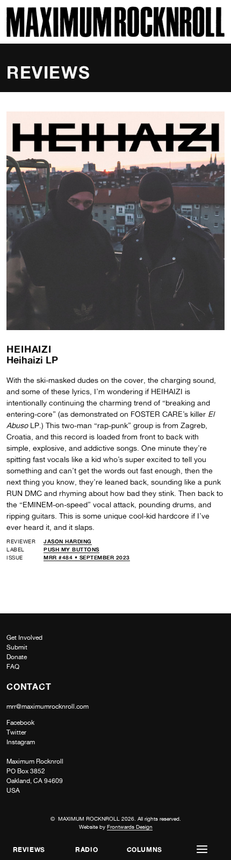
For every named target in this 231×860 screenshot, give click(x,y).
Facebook (20, 722)
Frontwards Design (130, 826)
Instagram (20, 742)
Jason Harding (68, 541)
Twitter (16, 732)
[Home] (115, 34)
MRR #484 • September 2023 (87, 557)
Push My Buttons (71, 549)
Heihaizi (29, 349)
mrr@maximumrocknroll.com (47, 706)
